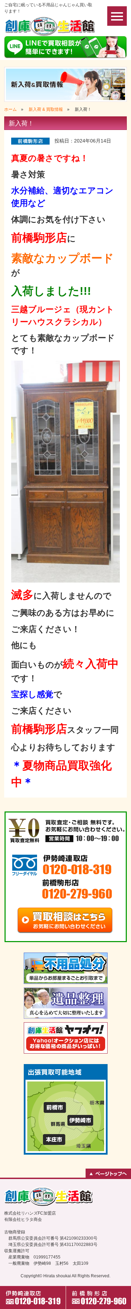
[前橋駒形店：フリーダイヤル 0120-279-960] (66, 890)
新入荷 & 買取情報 (46, 109)
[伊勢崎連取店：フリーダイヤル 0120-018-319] (66, 865)
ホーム (10, 109)
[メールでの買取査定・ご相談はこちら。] (66, 920)
